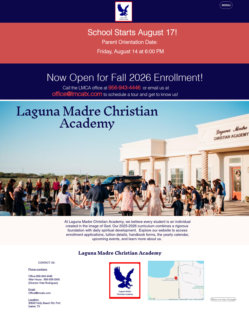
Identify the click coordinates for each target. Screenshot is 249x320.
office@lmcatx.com (77, 94)
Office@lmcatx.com (39, 293)
